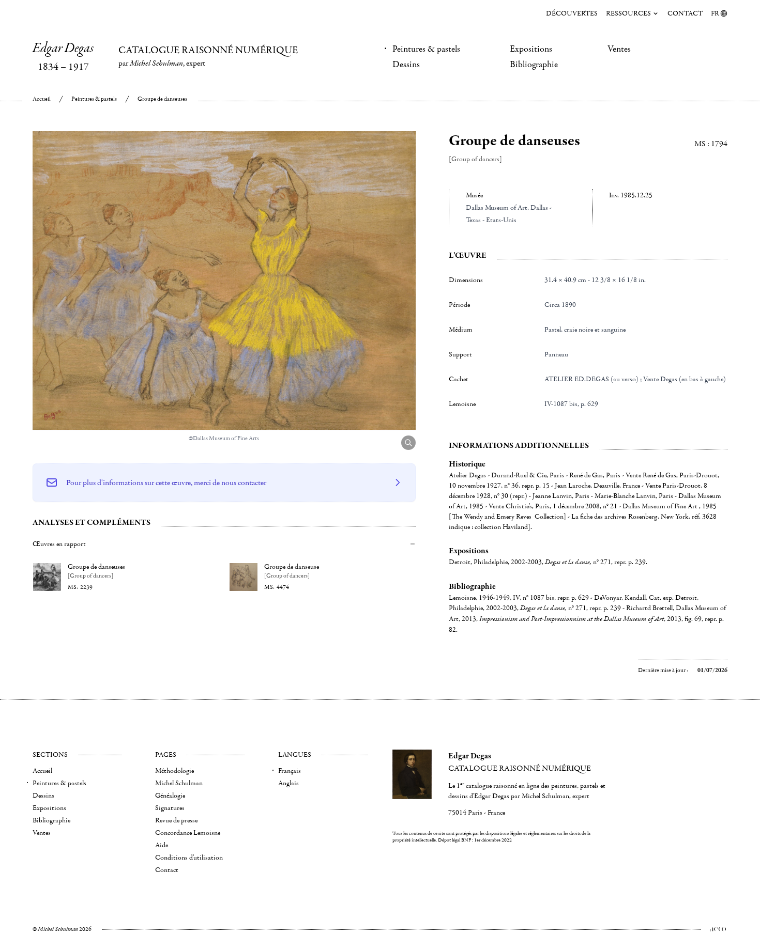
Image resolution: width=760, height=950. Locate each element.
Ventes (619, 49)
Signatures (170, 808)
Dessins (406, 64)
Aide (161, 845)
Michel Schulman (179, 783)
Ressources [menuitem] (628, 13)
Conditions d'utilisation (189, 857)
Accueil (42, 99)
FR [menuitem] (715, 13)
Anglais (288, 783)
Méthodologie (174, 770)
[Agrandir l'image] (408, 442)
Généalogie (170, 795)
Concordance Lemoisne (187, 832)
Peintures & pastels (426, 49)
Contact (685, 13)
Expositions (531, 49)
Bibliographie (534, 64)
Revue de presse (176, 820)
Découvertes (572, 13)
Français (289, 770)
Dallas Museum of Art (496, 207)
